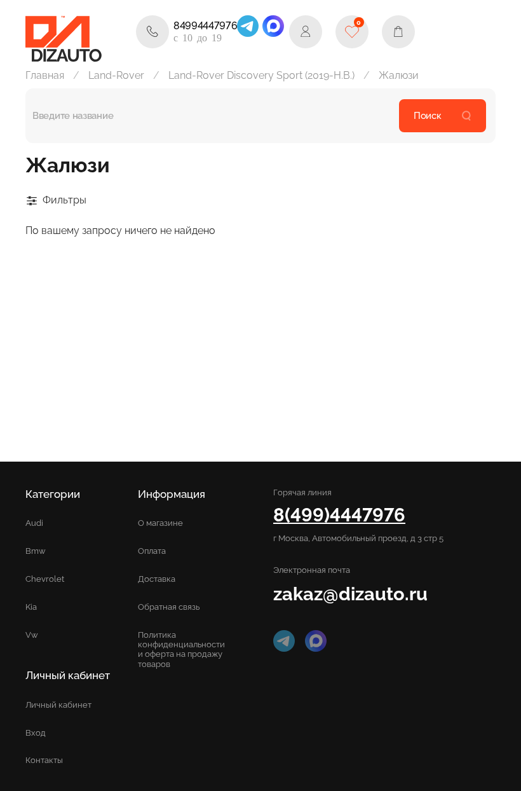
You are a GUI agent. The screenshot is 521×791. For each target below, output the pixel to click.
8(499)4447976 (339, 515)
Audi (34, 523)
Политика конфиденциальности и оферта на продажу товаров (181, 649)
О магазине (160, 523)
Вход (35, 733)
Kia (31, 607)
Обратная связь (169, 607)
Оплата (152, 551)
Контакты (44, 760)
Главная (44, 75)
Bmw (35, 551)
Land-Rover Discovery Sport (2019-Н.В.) (261, 75)
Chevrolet (44, 579)
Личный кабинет (58, 705)
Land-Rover (116, 75)
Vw (31, 635)
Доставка (156, 579)
